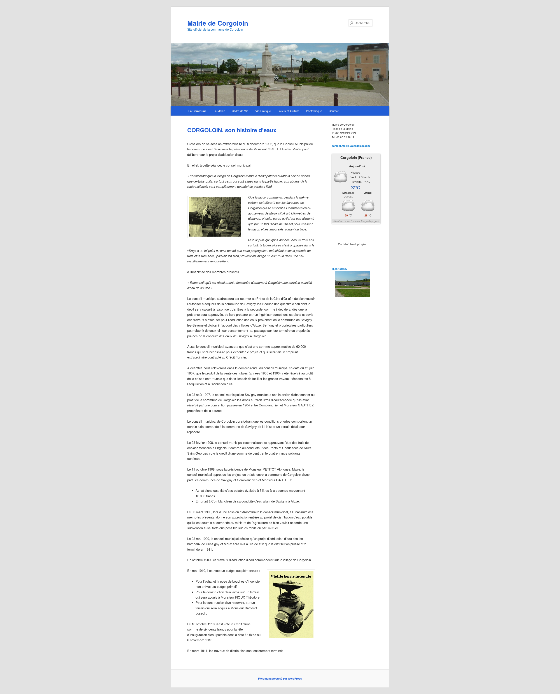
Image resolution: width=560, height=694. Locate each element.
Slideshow (339, 269)
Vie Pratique (263, 111)
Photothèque (314, 111)
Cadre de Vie (240, 111)
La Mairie (219, 111)
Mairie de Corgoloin (217, 23)
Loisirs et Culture (288, 111)
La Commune (197, 111)
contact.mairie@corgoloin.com (351, 146)
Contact (334, 111)
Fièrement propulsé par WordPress (280, 678)
